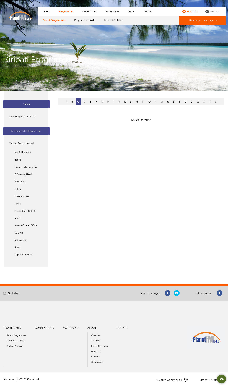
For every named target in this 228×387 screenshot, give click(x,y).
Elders (18, 189)
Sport (17, 247)
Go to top (13, 293)
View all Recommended (21, 143)
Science (19, 232)
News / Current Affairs (26, 225)
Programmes (66, 11)
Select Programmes (54, 20)
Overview (96, 335)
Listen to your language (201, 20)
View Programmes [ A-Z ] (22, 116)
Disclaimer (9, 379)
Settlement (20, 240)
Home (46, 11)
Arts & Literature (23, 152)
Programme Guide (84, 20)
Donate (147, 11)
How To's (95, 351)
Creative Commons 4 (169, 379)
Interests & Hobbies (25, 211)
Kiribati (26, 104)
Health (18, 203)
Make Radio (112, 11)
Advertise (95, 340)
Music (18, 218)
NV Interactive (216, 379)
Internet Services (99, 346)
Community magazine (26, 167)
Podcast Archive (113, 20)
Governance (97, 362)
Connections (89, 11)
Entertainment (22, 196)
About (131, 11)
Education (20, 181)
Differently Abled (23, 174)
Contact (95, 356)
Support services (23, 254)
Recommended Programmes (26, 131)
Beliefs (18, 159)
